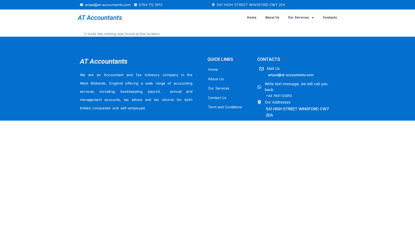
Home (252, 17)
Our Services (298, 17)
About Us (272, 17)
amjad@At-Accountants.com (291, 75)
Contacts (330, 17)
